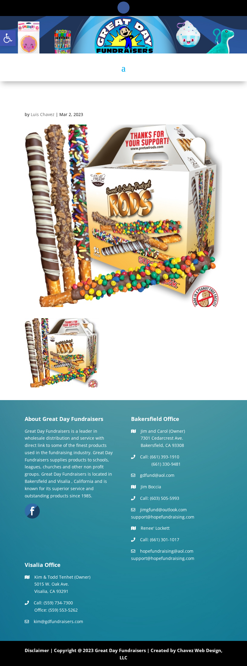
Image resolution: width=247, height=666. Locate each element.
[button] (8, 38)
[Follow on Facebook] (123, 8)
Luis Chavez (43, 114)
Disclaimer (37, 650)
